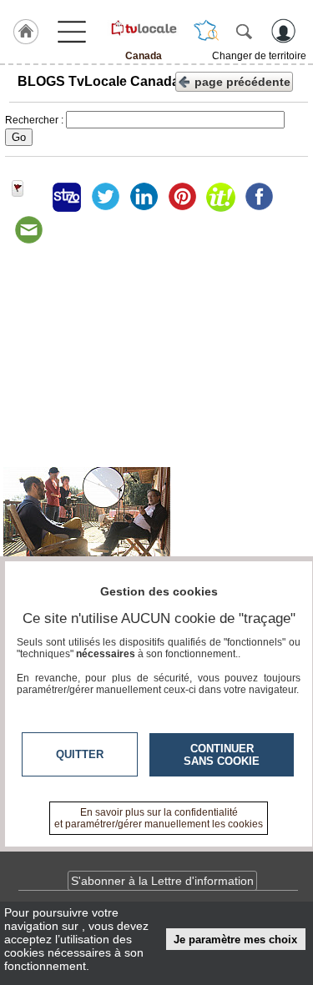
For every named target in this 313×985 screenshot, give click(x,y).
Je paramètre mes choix (235, 939)
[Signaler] (28, 197)
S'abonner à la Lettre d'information (162, 880)
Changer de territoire (259, 56)
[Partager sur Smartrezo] (66, 197)
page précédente (242, 81)
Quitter (79, 754)
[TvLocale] (143, 27)
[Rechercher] (243, 30)
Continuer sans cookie (222, 754)
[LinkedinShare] (143, 197)
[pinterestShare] (182, 197)
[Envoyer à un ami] (28, 230)
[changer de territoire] (206, 30)
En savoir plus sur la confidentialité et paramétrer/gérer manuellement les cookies (158, 818)
